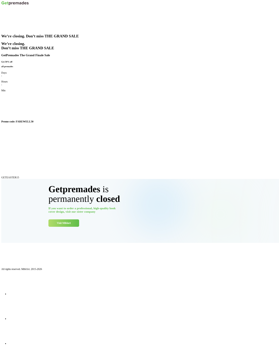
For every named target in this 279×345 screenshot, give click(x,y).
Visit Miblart (64, 223)
